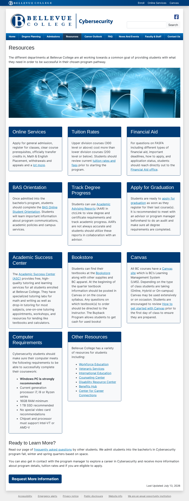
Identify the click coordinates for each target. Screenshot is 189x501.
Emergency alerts (47, 496)
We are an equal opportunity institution (149, 496)
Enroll (141, 2)
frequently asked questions (53, 449)
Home (12, 36)
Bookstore (103, 273)
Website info (115, 496)
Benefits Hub (88, 386)
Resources (72, 36)
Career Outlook (93, 36)
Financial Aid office (144, 169)
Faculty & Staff (153, 36)
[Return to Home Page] (62, 21)
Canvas (174, 2)
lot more (39, 165)
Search (173, 25)
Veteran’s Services (91, 369)
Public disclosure (93, 496)
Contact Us (174, 36)
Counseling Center (92, 377)
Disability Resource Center (97, 382)
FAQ (110, 36)
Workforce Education (94, 364)
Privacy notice (70, 496)
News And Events (129, 36)
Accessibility (25, 496)
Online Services (157, 2)
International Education (95, 373)
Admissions (53, 36)
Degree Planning (31, 36)
